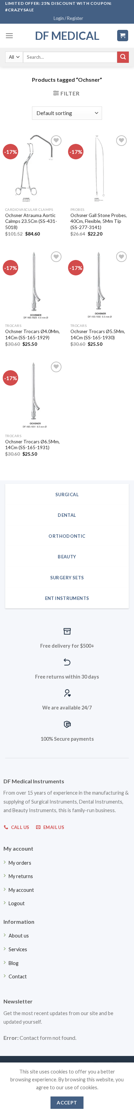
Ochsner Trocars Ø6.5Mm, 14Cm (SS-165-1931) (32, 445)
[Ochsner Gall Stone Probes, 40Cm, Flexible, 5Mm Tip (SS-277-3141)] (99, 169)
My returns (21, 876)
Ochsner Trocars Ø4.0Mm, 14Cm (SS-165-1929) (32, 334)
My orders (20, 863)
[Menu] (9, 35)
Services (18, 949)
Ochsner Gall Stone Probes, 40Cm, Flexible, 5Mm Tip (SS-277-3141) (98, 221)
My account (21, 890)
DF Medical (67, 35)
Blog (14, 963)
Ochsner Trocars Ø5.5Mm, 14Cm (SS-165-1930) (97, 334)
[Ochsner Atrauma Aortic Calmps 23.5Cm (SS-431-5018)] (34, 169)
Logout (17, 903)
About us (19, 936)
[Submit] (123, 57)
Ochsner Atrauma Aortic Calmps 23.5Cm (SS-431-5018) (31, 221)
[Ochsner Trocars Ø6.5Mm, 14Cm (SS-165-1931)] (34, 395)
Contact (18, 976)
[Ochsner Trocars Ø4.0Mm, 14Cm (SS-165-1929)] (34, 285)
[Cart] (123, 35)
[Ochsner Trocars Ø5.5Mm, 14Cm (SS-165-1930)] (99, 285)
